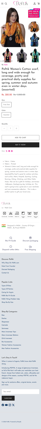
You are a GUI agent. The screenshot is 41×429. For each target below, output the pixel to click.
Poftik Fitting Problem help (11, 299)
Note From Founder (8, 266)
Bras (3, 315)
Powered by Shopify (15, 422)
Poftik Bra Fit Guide (8, 295)
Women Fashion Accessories (11, 345)
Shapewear (5, 322)
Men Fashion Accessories (10, 348)
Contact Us (5, 273)
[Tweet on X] (6, 151)
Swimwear (5, 328)
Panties (4, 318)
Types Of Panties (7, 289)
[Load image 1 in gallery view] (20, 34)
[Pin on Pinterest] (12, 151)
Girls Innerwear (7, 338)
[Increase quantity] (16, 128)
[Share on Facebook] (9, 151)
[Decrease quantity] (4, 128)
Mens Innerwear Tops (9, 331)
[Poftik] (20, 3)
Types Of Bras (6, 285)
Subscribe (8, 398)
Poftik (6, 64)
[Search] (7, 3)
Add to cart (20, 137)
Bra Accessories (7, 342)
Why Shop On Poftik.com (10, 263)
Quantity (5, 124)
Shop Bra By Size (7, 302)
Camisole (5, 325)
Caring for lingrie (7, 292)
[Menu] (2, 3)
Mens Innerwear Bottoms (10, 335)
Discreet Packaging (8, 269)
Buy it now (20, 145)
